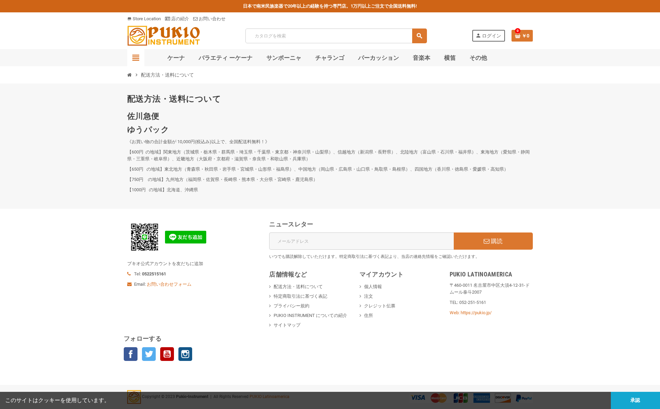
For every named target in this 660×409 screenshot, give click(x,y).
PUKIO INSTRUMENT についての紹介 (310, 315)
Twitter (149, 354)
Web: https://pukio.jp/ (471, 312)
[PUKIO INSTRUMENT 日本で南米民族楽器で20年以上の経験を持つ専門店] (163, 35)
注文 (368, 296)
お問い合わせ (212, 18)
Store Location (144, 18)
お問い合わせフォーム (169, 284)
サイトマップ (287, 325)
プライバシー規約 (291, 305)
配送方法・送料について (298, 286)
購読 (496, 241)
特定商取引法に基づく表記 (300, 296)
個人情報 (373, 286)
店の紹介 (179, 18)
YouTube (167, 354)
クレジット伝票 (379, 305)
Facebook (131, 354)
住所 (368, 315)
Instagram (185, 354)
